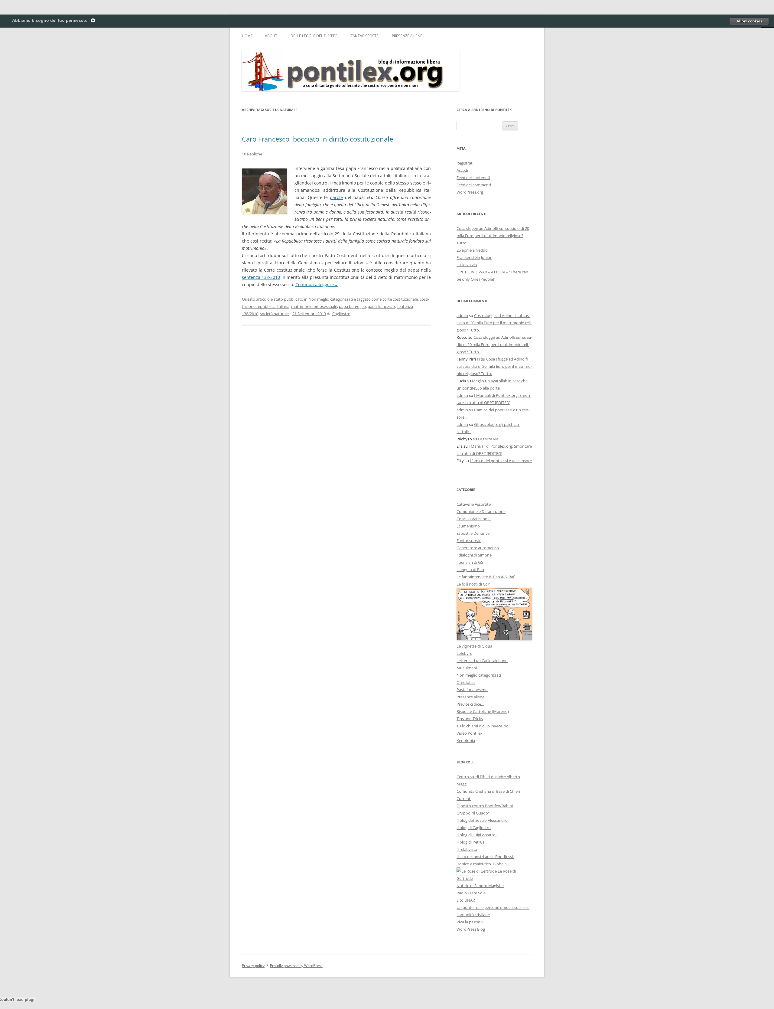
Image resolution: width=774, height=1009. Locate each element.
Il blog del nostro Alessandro (482, 820)
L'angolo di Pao (470, 569)
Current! (464, 798)
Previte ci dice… (470, 704)
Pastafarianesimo (472, 689)
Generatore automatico (478, 547)
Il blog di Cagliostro (474, 827)
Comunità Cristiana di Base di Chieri (488, 791)
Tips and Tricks (470, 718)
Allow (749, 21)
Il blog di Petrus (470, 842)
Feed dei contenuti (473, 177)
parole (336, 197)
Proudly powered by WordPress (296, 965)
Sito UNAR (466, 900)
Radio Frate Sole (471, 893)
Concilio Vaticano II (474, 518)
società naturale (274, 313)
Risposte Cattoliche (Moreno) (483, 711)
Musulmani (467, 668)
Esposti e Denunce (473, 533)
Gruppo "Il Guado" (473, 813)
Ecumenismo (468, 526)
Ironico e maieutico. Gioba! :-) (483, 864)
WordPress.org (470, 192)
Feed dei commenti (474, 185)
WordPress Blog (471, 929)
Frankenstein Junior (474, 257)
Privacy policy (253, 965)
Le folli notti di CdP (473, 584)
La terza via (467, 264)
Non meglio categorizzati (330, 299)
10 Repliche (252, 154)
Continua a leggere (316, 284)
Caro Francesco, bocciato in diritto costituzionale (317, 138)
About (271, 35)
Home (247, 35)
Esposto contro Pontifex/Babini (485, 805)
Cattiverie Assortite (474, 504)
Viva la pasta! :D (470, 922)
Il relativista (467, 849)
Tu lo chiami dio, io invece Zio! (483, 726)
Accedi (462, 170)
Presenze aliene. (407, 35)
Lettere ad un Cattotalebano (482, 660)
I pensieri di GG (470, 562)
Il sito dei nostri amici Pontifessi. (485, 856)
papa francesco (381, 306)
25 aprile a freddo (472, 250)
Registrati (465, 163)
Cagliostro (341, 313)
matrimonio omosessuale (314, 306)
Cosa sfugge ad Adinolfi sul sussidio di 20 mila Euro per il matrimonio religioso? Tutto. (493, 236)
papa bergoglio (352, 306)
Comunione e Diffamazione (481, 511)
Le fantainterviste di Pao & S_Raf (485, 577)
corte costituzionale (400, 299)
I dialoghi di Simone (474, 555)
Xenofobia (466, 740)
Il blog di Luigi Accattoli (477, 835)
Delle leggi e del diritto (314, 35)
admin (462, 315)
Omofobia (466, 682)
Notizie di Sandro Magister (480, 885)
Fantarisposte (365, 35)
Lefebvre (464, 653)
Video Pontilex (470, 733)
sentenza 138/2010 (261, 277)
